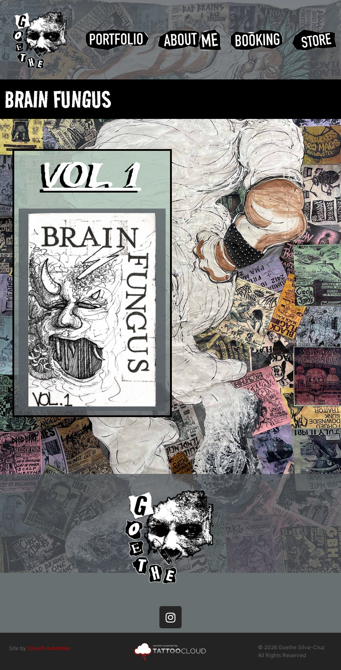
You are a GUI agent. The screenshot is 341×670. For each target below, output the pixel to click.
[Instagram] (170, 617)
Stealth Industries (49, 648)
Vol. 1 (92, 177)
